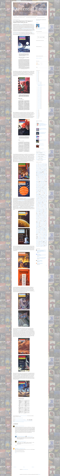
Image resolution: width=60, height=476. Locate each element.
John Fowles (40, 208)
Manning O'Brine (38, 214)
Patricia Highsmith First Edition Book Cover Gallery (31, 17)
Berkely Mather (39, 170)
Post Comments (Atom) (25, 469)
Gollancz (43, 197)
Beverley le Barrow (44, 170)
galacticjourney (17, 448)
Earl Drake (38, 189)
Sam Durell (44, 232)
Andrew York (40, 167)
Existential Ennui (15, 16)
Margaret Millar (45, 214)
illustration (40, 202)
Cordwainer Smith (41, 179)
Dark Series (45, 182)
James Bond (43, 204)
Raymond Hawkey (45, 227)
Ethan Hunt (42, 191)
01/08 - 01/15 (39, 108)
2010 (37, 116)
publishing (14, 421)
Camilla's (44, 176)
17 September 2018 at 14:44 (22, 448)
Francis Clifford (44, 194)
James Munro (40, 205)
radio (44, 226)
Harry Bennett (45, 200)
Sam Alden (41, 232)
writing (42, 246)
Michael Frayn (45, 217)
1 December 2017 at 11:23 (23, 441)
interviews (41, 203)
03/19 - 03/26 (39, 101)
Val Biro (45, 244)
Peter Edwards (41, 224)
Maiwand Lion (19, 160)
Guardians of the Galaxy (38, 199)
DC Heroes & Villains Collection (40, 184)
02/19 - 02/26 (39, 103)
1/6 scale (37, 163)
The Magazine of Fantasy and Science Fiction (27, 28)
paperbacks (41, 221)
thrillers (41, 241)
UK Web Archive (38, 20)
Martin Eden (45, 215)
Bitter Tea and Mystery (39, 260)
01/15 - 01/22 (39, 107)
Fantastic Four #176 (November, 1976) (41, 258)
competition (37, 179)
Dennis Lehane (42, 185)
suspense (23, 421)
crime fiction (43, 181)
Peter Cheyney (37, 224)
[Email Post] (27, 419)
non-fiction (39, 220)
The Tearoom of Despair (40, 263)
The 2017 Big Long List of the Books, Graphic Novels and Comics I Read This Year (42, 133)
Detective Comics (45, 186)
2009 (37, 117)
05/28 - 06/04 (39, 99)
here (32, 30)
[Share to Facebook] (31, 419)
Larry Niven (38, 212)
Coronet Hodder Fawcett (41, 180)
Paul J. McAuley (37, 223)
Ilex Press (37, 202)
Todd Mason (18, 441)
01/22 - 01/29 (39, 106)
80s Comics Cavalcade (41, 163)
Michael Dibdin (41, 217)
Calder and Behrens (38, 176)
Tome (40, 243)
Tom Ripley (43, 242)
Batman (43, 169)
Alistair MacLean (38, 166)
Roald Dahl (37, 231)
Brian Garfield (37, 173)
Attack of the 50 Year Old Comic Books (41, 257)
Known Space (45, 211)
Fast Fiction (46, 192)
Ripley (37, 229)
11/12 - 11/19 (39, 86)
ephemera (41, 190)
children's (40, 177)
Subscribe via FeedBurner (39, 58)
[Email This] (28, 419)
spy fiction (45, 235)
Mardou (42, 214)
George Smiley (38, 196)
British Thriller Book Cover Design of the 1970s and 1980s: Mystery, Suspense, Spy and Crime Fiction (27, 16)
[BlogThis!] (29, 419)
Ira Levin (44, 203)
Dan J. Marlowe (41, 182)
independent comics (45, 202)
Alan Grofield (42, 165)
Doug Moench (45, 188)
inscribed (38, 203)
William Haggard (39, 246)
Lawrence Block (41, 212)
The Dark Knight (43, 239)
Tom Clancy (37, 242)
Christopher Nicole (38, 178)
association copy (38, 168)
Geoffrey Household (38, 195)
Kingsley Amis (41, 211)
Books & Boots (38, 254)
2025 (37, 72)
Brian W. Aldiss (41, 173)
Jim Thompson (44, 206)
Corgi (44, 179)
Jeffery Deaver (43, 205)
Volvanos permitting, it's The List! (40, 143)
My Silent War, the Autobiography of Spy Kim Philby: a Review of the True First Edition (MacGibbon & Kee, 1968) (43, 124)
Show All (46, 265)
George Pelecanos (44, 195)
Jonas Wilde (45, 209)
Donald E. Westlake (38, 187)
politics (44, 225)
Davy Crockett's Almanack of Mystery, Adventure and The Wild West (41, 250)
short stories (20, 421)
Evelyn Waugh (38, 192)
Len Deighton (45, 212)
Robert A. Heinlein (42, 231)
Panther (38, 221)
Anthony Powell (44, 167)
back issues (37, 169)
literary (38, 213)
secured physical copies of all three (23, 415)
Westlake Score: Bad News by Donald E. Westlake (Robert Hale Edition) (43, 129)
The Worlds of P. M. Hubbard (21, 200)
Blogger (39, 474)
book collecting (39, 172)
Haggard (39, 200)
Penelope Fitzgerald (42, 223)
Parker (46, 221)
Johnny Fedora (41, 209)
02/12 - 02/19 (39, 104)
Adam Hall (44, 164)
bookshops (38, 172)
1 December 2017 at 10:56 (30, 436)
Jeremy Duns (40, 206)
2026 (37, 71)
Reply (15, 433)
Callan (41, 176)
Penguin (45, 223)
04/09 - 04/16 (39, 100)
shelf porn (39, 234)
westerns (40, 245)
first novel (19, 206)
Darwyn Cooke (37, 183)
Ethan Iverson (45, 191)
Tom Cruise (40, 242)
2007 (37, 118)
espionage (37, 191)
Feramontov (39, 193)
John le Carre (44, 208)
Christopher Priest (43, 178)
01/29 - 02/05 (39, 105)
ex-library (42, 192)
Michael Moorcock (43, 218)
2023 (37, 74)
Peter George (45, 224)
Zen (44, 246)
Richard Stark (41, 228)
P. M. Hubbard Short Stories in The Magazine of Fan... (41, 85)
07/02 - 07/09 (39, 97)
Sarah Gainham (40, 233)
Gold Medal (39, 197)
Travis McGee (43, 243)
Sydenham (39, 238)
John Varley (37, 209)
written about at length (28, 198)
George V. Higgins (43, 196)
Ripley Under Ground (42, 229)
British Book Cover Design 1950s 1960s (41, 174)
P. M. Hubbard (43, 220)
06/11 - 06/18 (39, 98)
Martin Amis (41, 215)
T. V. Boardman (42, 238)
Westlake (42, 245)
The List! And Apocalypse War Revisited (42, 140)
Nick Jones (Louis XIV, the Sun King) (21, 436)
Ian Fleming (40, 201)
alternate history (42, 166)
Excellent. (37, 127)
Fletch (41, 194)
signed (46, 234)
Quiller (41, 226)
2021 (37, 76)
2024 (37, 73)
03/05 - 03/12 (39, 102)
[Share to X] (30, 419)
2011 (37, 115)
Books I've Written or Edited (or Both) (41, 17)
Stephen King (42, 237)
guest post (43, 199)
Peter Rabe (37, 225)
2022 (37, 75)
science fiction (17, 421)
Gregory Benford (19, 329)
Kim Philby (37, 211)
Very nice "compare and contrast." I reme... (40, 152)
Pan (46, 220)
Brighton (45, 173)
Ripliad (45, 230)
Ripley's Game (41, 230)
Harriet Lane (42, 200)
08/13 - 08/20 (39, 95)
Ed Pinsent (43, 189)
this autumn (32, 206)
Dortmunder (41, 188)
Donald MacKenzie (38, 188)
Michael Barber (37, 217)
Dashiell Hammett (42, 183)
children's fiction (44, 177)
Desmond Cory (40, 186)
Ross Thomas (37, 232)
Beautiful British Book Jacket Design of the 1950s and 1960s (19, 17)
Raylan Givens (40, 227)
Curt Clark (37, 182)
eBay (40, 189)
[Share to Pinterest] (31, 419)
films (42, 193)
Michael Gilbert (38, 218)
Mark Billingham (37, 215)
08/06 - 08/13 (39, 96)
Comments (38, 64)
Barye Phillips (40, 169)
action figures (40, 164)
